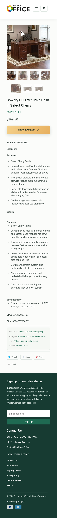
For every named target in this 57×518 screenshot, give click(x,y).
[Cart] (44, 8)
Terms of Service (14, 480)
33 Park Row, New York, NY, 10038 (22, 437)
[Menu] (36, 8)
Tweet (14, 357)
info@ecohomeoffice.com (18, 442)
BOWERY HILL (14, 112)
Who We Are (12, 460)
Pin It (41, 357)
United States (40, 336)
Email (14, 364)
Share (27, 357)
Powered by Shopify (16, 501)
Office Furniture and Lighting (31, 332)
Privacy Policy (13, 475)
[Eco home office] (18, 10)
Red (32, 336)
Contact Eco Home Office (18, 447)
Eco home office (21, 496)
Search (10, 485)
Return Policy (13, 465)
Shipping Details (14, 470)
